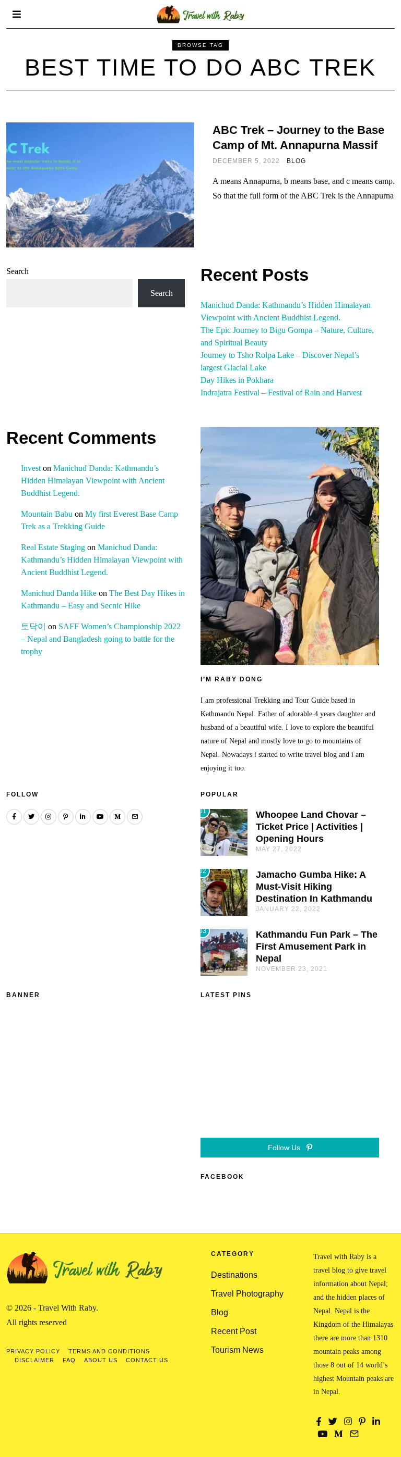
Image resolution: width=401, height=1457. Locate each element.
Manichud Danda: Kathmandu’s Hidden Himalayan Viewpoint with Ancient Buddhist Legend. (92, 480)
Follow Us (285, 1147)
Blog (296, 161)
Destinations (234, 1275)
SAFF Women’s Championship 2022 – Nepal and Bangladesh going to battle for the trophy (101, 639)
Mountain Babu (47, 513)
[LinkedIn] (83, 817)
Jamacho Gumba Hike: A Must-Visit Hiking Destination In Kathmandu (314, 886)
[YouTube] (100, 817)
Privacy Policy (33, 1351)
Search (17, 271)
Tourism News (237, 1350)
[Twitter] (31, 817)
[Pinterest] (66, 817)
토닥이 (33, 626)
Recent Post (233, 1331)
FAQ (69, 1360)
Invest (31, 468)
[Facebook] (14, 817)
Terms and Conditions (109, 1351)
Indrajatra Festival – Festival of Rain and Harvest (281, 392)
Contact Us (147, 1360)
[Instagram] (48, 817)
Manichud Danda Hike (59, 593)
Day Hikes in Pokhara (237, 380)
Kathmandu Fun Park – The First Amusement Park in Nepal (317, 946)
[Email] (135, 817)
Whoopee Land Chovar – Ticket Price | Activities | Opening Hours (311, 827)
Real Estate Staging (53, 547)
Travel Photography (247, 1293)
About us (100, 1360)
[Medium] (117, 817)
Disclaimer (34, 1360)
